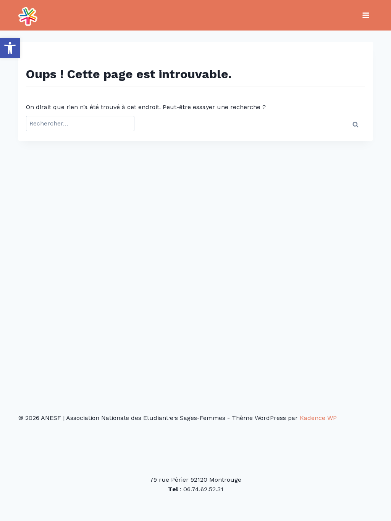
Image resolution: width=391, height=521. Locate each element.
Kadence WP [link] (318, 417)
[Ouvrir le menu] (366, 15)
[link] (10, 48)
